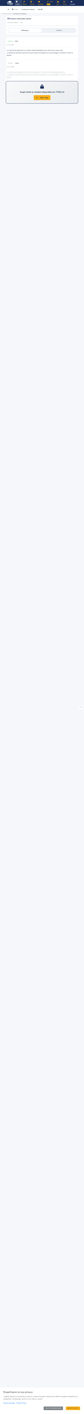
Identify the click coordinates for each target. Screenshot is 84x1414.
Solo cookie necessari (53, 1408)
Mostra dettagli (9, 1403)
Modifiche (59, 30)
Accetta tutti (73, 1408)
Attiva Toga (44, 98)
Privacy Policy (21, 1403)
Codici (16, 9)
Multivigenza (25, 30)
